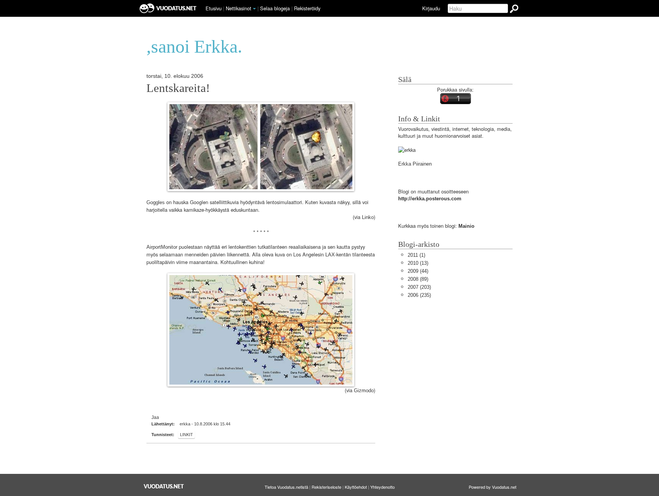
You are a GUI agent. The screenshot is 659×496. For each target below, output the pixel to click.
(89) (418, 279)
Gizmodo (364, 390)
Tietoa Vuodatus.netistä (286, 487)
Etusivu (214, 8)
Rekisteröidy (307, 8)
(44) (418, 271)
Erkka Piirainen (415, 164)
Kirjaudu (431, 8)
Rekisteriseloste (326, 487)
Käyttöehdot (356, 487)
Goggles (155, 202)
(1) (416, 255)
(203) (419, 287)
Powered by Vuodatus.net (492, 487)
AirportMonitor (161, 247)
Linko (368, 217)
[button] (254, 9)
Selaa (275, 8)
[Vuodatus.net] (164, 486)
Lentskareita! (178, 88)
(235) (419, 295)
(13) (418, 263)
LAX (330, 255)
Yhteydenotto (382, 487)
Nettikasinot (238, 8)
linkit (186, 434)
